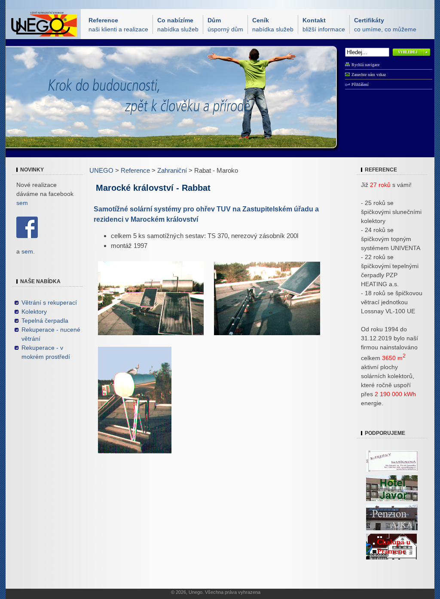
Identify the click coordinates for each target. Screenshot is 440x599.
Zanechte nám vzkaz (368, 74)
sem (22, 202)
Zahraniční (172, 170)
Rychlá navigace (365, 64)
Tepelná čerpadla (44, 320)
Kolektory (34, 311)
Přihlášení (360, 84)
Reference (135, 170)
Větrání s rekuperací (49, 302)
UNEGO (101, 170)
